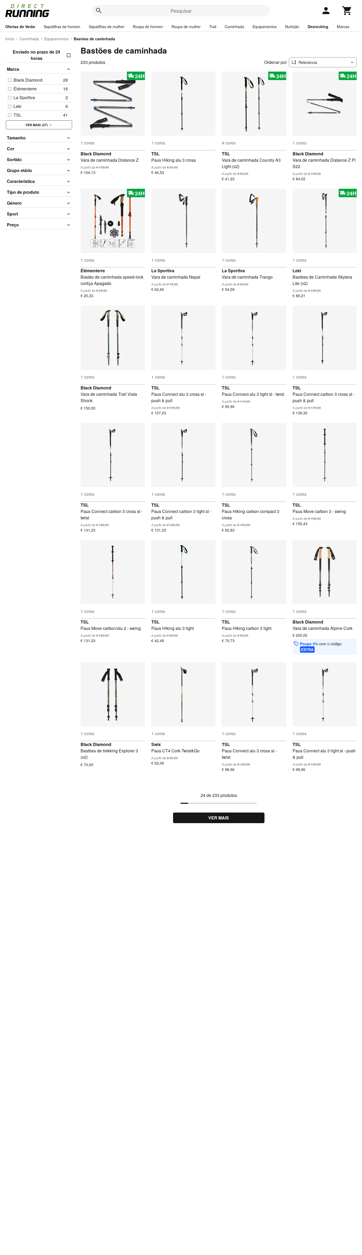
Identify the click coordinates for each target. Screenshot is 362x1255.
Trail (212, 26)
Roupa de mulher (186, 26)
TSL (155, 154)
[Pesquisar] (99, 10)
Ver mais (218, 818)
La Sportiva (162, 270)
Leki (297, 270)
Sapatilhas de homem (62, 26)
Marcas (343, 26)
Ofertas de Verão (20, 26)
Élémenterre (93, 270)
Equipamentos (265, 26)
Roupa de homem (148, 26)
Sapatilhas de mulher (106, 26)
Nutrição (292, 26)
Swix (156, 744)
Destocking (318, 26)
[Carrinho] (347, 10)
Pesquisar (181, 10)
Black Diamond (96, 154)
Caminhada (234, 26)
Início (9, 38)
